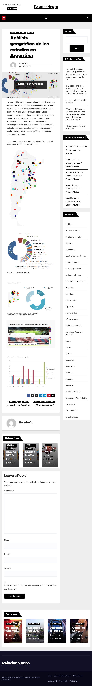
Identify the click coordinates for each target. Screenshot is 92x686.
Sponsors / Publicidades (76, 398)
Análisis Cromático (74, 231)
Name (7, 540)
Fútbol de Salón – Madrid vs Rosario (76, 150)
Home (50, 676)
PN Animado (63, 681)
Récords (69, 379)
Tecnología (70, 404)
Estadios (30, 32)
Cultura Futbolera (10, 445)
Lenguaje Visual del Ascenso (74, 333)
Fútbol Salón (71, 313)
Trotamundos (71, 411)
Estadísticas (71, 300)
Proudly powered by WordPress (13, 677)
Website (7, 568)
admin (24, 63)
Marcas (69, 354)
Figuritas (69, 307)
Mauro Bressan (72, 185)
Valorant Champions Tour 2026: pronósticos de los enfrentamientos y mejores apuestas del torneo (76, 74)
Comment (9, 491)
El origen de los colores (76, 281)
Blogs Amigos (78, 676)
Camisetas (70, 250)
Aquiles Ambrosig (73, 172)
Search (68, 32)
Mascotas (70, 360)
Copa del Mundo (73, 262)
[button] (88, 18)
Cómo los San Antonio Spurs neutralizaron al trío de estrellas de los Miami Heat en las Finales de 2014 (75, 114)
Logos (68, 341)
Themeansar (6, 679)
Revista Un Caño (73, 392)
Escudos (69, 288)
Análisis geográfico (18, 32)
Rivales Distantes (11, 455)
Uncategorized (72, 417)
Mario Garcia (71, 159)
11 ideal (69, 224)
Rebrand (69, 373)
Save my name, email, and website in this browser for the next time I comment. (30, 587)
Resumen (70, 385)
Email (7, 554)
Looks (68, 347)
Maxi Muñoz (71, 198)
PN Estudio (74, 681)
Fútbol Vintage (72, 319)
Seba (81, 638)
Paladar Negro (46, 7)
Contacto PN (52, 681)
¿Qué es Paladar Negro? (62, 676)
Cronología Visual (73, 269)
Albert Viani (71, 147)
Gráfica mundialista (74, 326)
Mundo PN (70, 366)
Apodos (69, 243)
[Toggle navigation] (46, 18)
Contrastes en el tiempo (76, 256)
